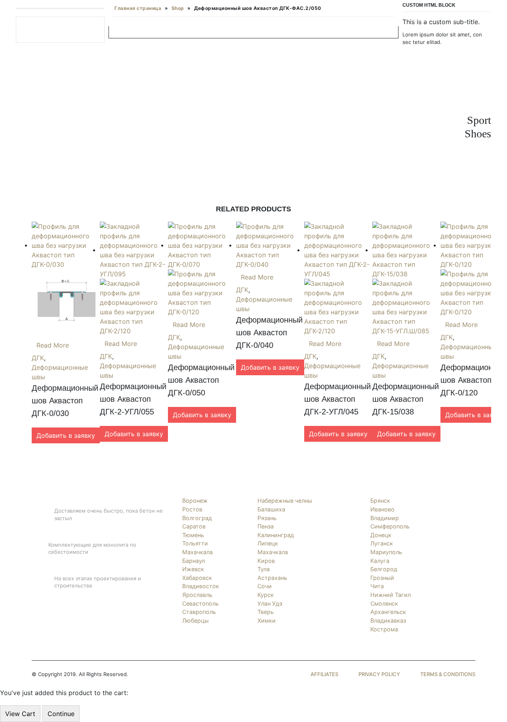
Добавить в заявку (65, 435)
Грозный (382, 577)
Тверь (265, 611)
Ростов (192, 509)
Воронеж (195, 500)
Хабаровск (197, 577)
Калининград (275, 535)
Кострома (384, 629)
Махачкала (197, 552)
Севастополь (200, 603)
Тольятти (195, 543)
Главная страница (137, 8)
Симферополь (390, 526)
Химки (266, 620)
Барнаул (193, 560)
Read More (52, 345)
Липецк (267, 543)
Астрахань (272, 577)
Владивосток (200, 586)
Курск (265, 594)
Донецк (380, 535)
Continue (61, 714)
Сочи (264, 586)
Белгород (383, 569)
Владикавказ (388, 620)
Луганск (381, 543)
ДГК (38, 358)
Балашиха (271, 509)
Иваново (382, 509)
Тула (263, 569)
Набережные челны (284, 500)
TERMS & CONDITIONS (447, 674)
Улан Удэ (269, 603)
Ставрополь (199, 611)
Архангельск (388, 611)
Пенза (265, 526)
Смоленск (384, 603)
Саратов (194, 526)
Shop (178, 8)
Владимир (384, 518)
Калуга (379, 560)
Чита (377, 586)
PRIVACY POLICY (379, 674)
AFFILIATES (324, 674)
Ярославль (197, 594)
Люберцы (195, 620)
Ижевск (193, 569)
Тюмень (193, 535)
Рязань (266, 518)
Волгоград (197, 518)
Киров (266, 560)
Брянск (380, 500)
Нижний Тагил (390, 594)
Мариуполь (386, 552)
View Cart (20, 714)
